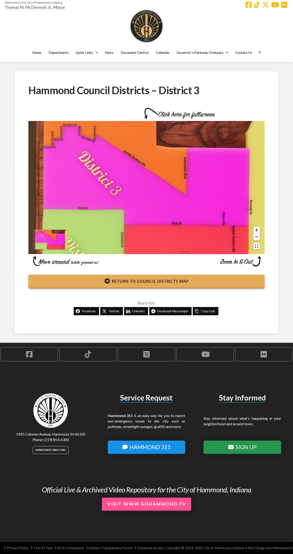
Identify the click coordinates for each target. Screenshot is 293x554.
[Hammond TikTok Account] (257, 4)
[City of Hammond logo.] (146, 26)
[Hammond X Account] (265, 4)
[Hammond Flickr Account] (284, 4)
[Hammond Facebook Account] (248, 4)
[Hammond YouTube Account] (275, 4)
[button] (58, 52)
